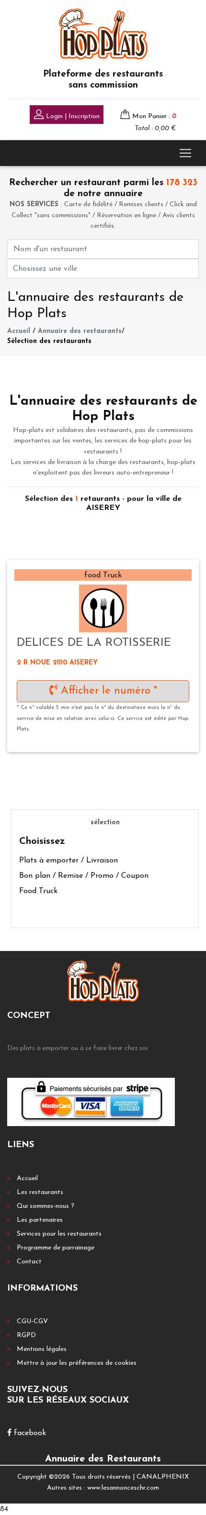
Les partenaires (40, 1220)
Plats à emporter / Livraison (68, 860)
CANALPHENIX (163, 1477)
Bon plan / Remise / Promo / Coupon (84, 876)
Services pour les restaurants (59, 1234)
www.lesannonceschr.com (123, 1488)
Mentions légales (42, 1349)
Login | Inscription (72, 116)
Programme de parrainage (55, 1247)
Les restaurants (40, 1192)
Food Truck (38, 891)
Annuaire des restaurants (80, 331)
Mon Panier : (154, 116)
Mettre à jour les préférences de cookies (77, 1363)
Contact (29, 1261)
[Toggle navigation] (185, 153)
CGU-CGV (32, 1321)
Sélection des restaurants (49, 341)
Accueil (18, 331)
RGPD (26, 1335)
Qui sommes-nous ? (45, 1206)
